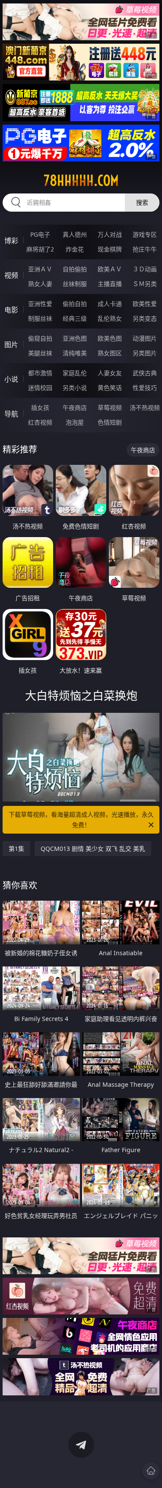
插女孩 (40, 407)
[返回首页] (150, 1470)
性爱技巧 (145, 387)
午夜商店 (75, 407)
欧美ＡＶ (110, 269)
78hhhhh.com (81, 180)
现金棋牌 (110, 249)
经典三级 (75, 318)
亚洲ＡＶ (40, 269)
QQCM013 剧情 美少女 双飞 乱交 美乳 (93, 848)
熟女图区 (110, 353)
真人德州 (75, 234)
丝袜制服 (75, 284)
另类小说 (75, 387)
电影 (11, 310)
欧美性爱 (145, 304)
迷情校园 (40, 387)
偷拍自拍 (75, 304)
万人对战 (110, 234)
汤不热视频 (145, 407)
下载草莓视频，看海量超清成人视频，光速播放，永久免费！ (81, 819)
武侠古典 (145, 373)
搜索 (142, 202)
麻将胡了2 (40, 249)
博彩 (11, 240)
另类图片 (145, 353)
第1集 (16, 848)
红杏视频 (40, 422)
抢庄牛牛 (145, 249)
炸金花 (75, 249)
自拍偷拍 (75, 269)
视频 (11, 275)
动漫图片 (145, 338)
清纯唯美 (75, 353)
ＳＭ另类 (145, 284)
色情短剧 (110, 422)
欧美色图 (110, 338)
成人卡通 (110, 304)
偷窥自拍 (40, 338)
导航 (11, 414)
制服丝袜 (40, 318)
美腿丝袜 (40, 353)
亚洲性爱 (40, 304)
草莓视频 (110, 407)
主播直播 (110, 284)
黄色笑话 (110, 387)
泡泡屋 (75, 422)
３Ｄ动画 (145, 269)
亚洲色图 (75, 338)
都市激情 (40, 373)
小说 (11, 379)
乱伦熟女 (110, 318)
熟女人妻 (40, 284)
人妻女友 (110, 373)
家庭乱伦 (75, 373)
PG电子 (40, 234)
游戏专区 (145, 234)
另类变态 (145, 318)
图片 (11, 344)
